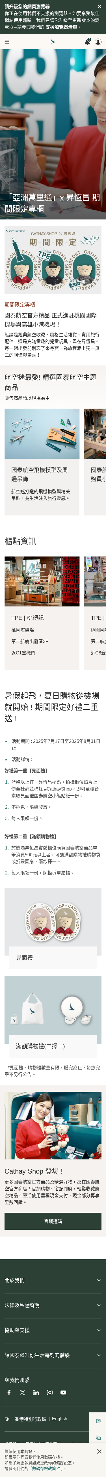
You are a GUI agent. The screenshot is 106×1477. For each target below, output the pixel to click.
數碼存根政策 (44, 1468)
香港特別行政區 (30, 1419)
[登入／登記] (98, 42)
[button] (99, 1451)
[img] (99, 7)
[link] (53, 1125)
